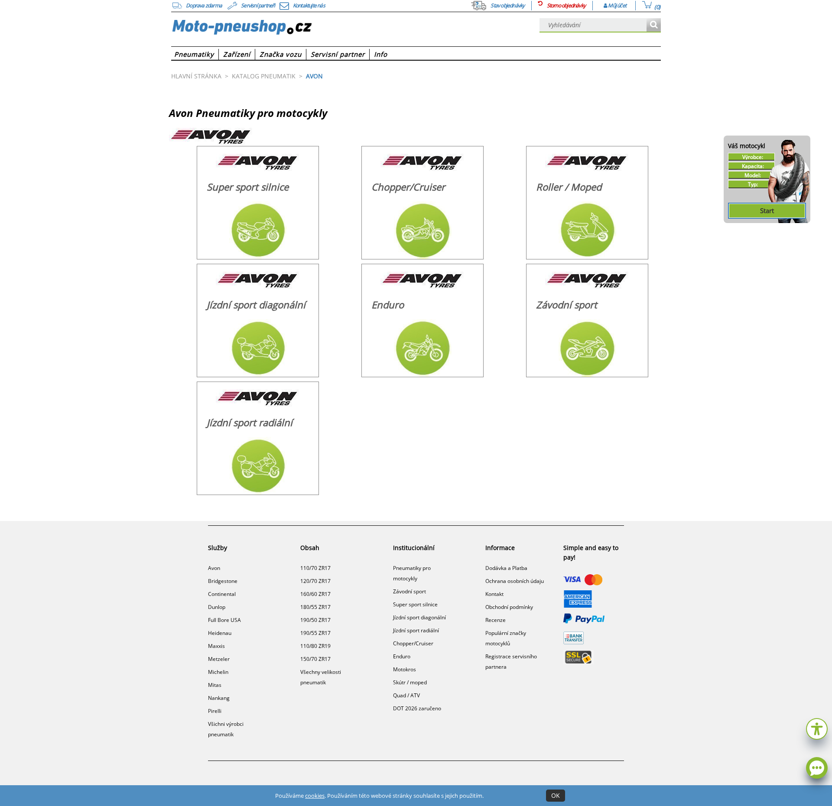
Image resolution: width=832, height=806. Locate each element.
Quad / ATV (406, 695)
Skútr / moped (410, 682)
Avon (214, 568)
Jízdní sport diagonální (419, 617)
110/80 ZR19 (315, 646)
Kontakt (494, 594)
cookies (315, 796)
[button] (817, 728)
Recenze (495, 620)
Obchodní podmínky (509, 607)
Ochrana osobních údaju (514, 581)
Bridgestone (222, 581)
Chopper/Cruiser (413, 643)
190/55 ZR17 (315, 633)
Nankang (219, 698)
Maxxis (216, 646)
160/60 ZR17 (315, 594)
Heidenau (219, 633)
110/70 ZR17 (315, 568)
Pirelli (214, 711)
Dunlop (216, 607)
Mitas (214, 685)
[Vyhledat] (654, 25)
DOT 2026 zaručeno (417, 708)
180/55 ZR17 (315, 607)
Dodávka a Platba (506, 568)
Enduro (401, 656)
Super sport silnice (415, 604)
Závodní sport (409, 591)
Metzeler (219, 659)
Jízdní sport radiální (416, 630)
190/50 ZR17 (315, 620)
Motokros (404, 669)
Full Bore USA (224, 620)
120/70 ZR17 (315, 581)
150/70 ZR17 (315, 659)
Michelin (218, 672)
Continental (222, 594)
